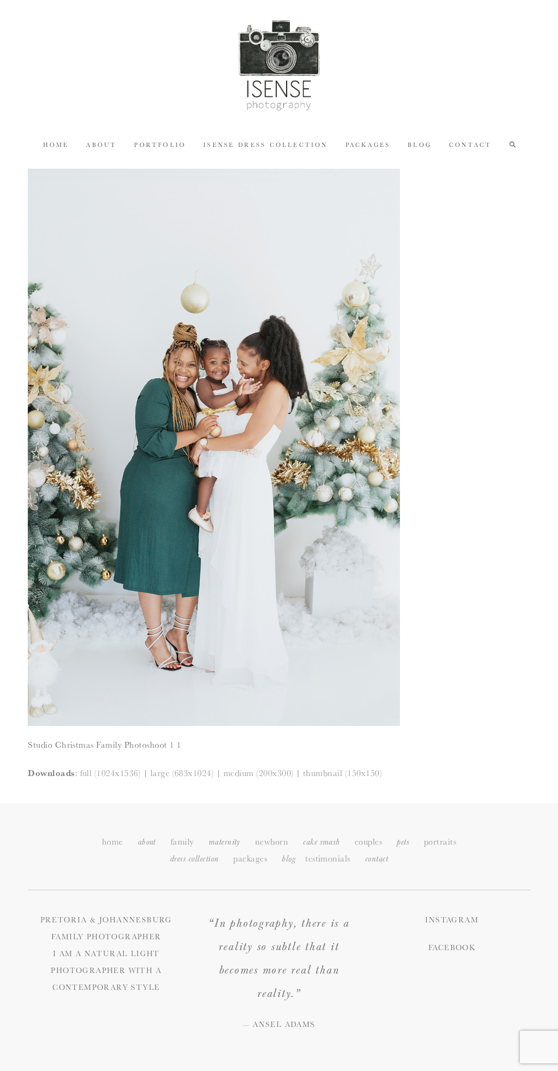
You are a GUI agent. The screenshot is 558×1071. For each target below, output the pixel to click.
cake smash (321, 842)
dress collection (194, 859)
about (147, 842)
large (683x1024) (182, 773)
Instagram (451, 920)
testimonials (327, 858)
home (112, 841)
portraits (440, 841)
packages (250, 858)
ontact (376, 859)
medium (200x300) (258, 773)
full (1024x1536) (110, 773)
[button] (512, 144)
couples (368, 841)
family (182, 841)
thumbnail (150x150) (342, 773)
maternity (224, 842)
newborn (271, 841)
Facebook (451, 947)
